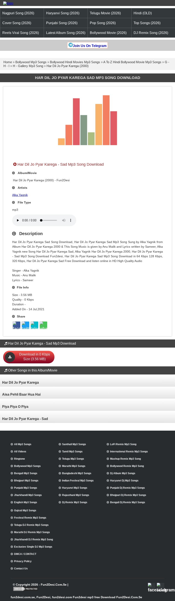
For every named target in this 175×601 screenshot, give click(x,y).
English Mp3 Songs (25, 502)
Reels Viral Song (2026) (20, 33)
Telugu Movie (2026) (105, 13)
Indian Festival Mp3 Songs (78, 480)
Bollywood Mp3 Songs (31, 62)
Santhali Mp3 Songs (74, 444)
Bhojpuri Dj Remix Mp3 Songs (128, 495)
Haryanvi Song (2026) (62, 13)
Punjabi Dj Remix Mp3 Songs (127, 487)
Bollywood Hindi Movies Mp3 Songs (75, 62)
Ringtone (19, 458)
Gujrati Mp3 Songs (25, 510)
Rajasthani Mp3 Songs (75, 495)
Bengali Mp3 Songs (25, 473)
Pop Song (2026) (103, 23)
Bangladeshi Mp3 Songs (76, 473)
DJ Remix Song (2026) (151, 33)
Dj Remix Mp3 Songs (74, 502)
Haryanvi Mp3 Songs (74, 487)
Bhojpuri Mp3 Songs (26, 480)
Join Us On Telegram (89, 46)
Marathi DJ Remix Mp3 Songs (32, 532)
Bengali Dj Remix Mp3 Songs (127, 502)
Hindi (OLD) (143, 13)
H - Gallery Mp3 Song (28, 66)
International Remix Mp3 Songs (129, 451)
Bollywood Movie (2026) (108, 33)
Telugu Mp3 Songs (73, 458)
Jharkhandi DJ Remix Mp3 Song (33, 539)
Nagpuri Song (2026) (18, 13)
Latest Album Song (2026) (65, 33)
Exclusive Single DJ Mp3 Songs (33, 546)
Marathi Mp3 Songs (73, 466)
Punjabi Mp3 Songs (25, 487)
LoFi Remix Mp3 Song (123, 444)
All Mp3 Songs (22, 444)
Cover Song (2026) (16, 23)
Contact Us (21, 568)
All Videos (20, 451)
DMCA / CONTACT (25, 554)
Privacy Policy (23, 561)
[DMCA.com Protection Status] (26, 590)
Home (7, 62)
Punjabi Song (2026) (61, 23)
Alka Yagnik (20, 195)
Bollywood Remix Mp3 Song (127, 466)
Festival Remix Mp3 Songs (30, 517)
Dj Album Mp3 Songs (122, 473)
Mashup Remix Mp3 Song (125, 458)
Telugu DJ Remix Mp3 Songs (31, 524)
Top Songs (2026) (147, 23)
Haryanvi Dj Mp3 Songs (124, 480)
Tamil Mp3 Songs (72, 451)
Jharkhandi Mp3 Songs (28, 495)
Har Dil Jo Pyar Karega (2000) (68, 66)
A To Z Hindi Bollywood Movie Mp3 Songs (132, 62)
